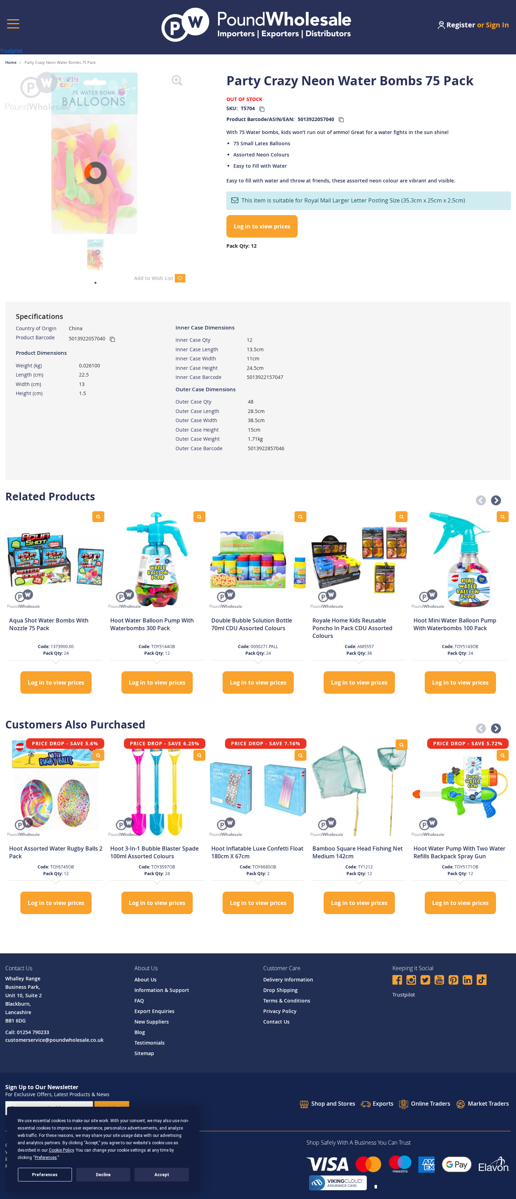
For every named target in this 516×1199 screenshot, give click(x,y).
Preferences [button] (46, 1157)
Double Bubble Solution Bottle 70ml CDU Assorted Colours (251, 624)
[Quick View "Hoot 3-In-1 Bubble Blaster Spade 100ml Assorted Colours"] (199, 755)
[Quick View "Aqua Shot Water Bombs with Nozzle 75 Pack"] (98, 516)
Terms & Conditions (286, 1000)
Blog (139, 1032)
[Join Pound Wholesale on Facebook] (397, 980)
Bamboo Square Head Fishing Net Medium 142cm (357, 852)
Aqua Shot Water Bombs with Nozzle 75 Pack (48, 624)
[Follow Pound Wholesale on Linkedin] (467, 980)
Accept (161, 1174)
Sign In (497, 24)
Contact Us (276, 1021)
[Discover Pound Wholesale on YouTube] (439, 980)
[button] (478, 498)
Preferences (45, 1174)
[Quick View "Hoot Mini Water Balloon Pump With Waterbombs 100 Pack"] (503, 516)
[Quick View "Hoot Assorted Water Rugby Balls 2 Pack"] (98, 755)
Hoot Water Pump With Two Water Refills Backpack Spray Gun (459, 852)
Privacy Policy (280, 1011)
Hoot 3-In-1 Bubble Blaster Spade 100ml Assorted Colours (154, 852)
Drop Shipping (280, 990)
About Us (145, 979)
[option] (56, 603)
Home (11, 62)
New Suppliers (151, 1021)
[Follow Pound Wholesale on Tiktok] (482, 979)
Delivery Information (288, 979)
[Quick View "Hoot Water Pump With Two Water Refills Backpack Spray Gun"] (503, 755)
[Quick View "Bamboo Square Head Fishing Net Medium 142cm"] (402, 744)
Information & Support (161, 990)
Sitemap (144, 1053)
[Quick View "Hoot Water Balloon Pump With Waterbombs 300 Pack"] (199, 516)
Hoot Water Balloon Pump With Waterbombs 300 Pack (152, 624)
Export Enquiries (154, 1011)
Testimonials (149, 1042)
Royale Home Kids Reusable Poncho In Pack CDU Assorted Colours (352, 628)
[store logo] (256, 25)
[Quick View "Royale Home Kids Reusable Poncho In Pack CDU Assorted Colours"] (402, 516)
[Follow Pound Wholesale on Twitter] (425, 980)
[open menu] (13, 24)
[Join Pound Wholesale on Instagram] (411, 980)
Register (460, 24)
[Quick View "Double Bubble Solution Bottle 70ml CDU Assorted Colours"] (300, 516)
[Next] (190, 153)
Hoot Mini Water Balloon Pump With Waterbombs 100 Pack (455, 624)
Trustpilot (11, 50)
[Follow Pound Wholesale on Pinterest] (453, 980)
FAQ (139, 1000)
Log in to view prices (262, 226)
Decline (103, 1174)
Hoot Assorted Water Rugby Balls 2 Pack (55, 852)
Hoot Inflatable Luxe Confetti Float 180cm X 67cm (257, 852)
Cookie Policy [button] (61, 1150)
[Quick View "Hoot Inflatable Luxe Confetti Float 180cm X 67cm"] (300, 755)
